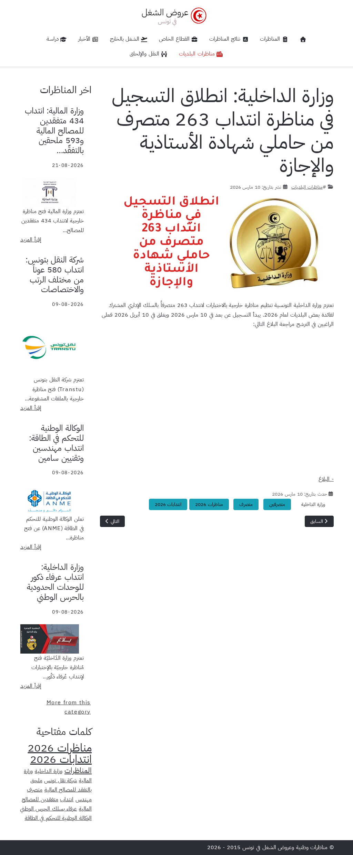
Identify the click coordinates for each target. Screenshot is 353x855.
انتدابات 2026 (168, 504)
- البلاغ (326, 479)
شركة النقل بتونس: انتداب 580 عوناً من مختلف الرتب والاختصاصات (55, 274)
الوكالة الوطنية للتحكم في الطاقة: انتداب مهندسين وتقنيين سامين (56, 443)
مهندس (83, 799)
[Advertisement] (217, 405)
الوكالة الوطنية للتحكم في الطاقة (58, 818)
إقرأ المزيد (30, 240)
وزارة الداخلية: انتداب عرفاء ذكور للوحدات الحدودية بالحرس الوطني (55, 582)
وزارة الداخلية (313, 504)
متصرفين (277, 504)
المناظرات (78, 770)
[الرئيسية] (303, 39)
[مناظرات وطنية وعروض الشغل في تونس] (172, 15)
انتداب (66, 799)
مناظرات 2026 (209, 504)
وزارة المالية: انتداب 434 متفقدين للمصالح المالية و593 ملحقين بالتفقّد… (54, 131)
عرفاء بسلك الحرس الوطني (48, 809)
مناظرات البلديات (307, 187)
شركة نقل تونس (60, 780)
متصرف (246, 504)
